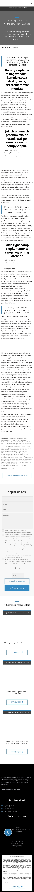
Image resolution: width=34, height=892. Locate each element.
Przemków (15, 457)
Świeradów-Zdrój (25, 467)
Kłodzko (21, 448)
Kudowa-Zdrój (4, 448)
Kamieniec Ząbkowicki (7, 446)
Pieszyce (3, 456)
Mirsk (19, 451)
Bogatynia (24, 438)
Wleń (13, 462)
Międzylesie (4, 453)
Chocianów (14, 442)
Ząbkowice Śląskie (6, 465)
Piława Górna (13, 456)
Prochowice (4, 457)
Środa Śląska (4, 467)
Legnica (25, 448)
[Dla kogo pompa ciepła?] (17, 625)
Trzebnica (18, 460)
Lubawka (3, 449)
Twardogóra (24, 460)
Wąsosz (3, 464)
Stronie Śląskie (6, 459)
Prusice (10, 457)
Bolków (19, 440)
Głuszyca (25, 443)
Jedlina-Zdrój (14, 445)
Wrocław (28, 462)
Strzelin (17, 459)
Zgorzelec (18, 464)
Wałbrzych (4, 462)
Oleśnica (12, 454)
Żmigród (13, 468)
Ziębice (23, 464)
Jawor (29, 443)
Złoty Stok (18, 465)
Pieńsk (8, 456)
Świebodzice (17, 467)
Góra (17, 443)
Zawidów (13, 464)
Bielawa (14, 438)
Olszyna (17, 454)
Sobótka (30, 457)
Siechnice (25, 457)
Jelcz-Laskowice (22, 445)
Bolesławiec (14, 440)
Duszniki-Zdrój (26, 442)
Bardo (10, 438)
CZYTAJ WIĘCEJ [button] (16, 652)
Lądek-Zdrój (4, 451)
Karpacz (24, 446)
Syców (21, 459)
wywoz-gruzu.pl (9, 805)
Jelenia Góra (29, 445)
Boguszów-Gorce (5, 440)
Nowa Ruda (16, 453)
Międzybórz (24, 451)
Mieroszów (11, 451)
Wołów (23, 462)
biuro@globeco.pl (17, 845)
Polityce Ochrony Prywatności (12, 555)
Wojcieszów (18, 462)
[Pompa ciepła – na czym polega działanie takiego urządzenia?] (17, 724)
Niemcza (10, 453)
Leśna (29, 448)
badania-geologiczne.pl (11, 811)
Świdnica (10, 467)
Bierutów (19, 438)
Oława (21, 454)
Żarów (8, 468)
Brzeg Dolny (25, 440)
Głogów (20, 443)
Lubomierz (16, 449)
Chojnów (19, 442)
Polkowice (28, 456)
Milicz (15, 451)
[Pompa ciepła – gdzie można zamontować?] (17, 674)
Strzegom (12, 459)
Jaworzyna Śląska (5, 445)
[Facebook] (17, 795)
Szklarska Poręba (11, 460)
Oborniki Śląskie (5, 454)
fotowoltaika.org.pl (10, 808)
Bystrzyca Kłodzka (6, 442)
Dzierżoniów (4, 443)
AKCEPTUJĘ (16, 886)
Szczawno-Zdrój (28, 459)
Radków (20, 457)
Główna (7, 47)
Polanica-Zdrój (21, 456)
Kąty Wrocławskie (13, 448)
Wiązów (9, 462)
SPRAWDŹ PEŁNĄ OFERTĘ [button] (16, 475)
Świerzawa (4, 468)
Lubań (7, 449)
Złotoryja (13, 465)
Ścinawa (24, 465)
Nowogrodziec (23, 453)
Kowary (28, 446)
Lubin (11, 449)
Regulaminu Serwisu (10, 532)
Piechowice (26, 454)
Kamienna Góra (17, 446)
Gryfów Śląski (11, 443)
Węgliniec (8, 464)
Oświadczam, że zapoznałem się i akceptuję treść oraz (18, 531)
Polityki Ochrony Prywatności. (24, 532)
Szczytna (3, 460)
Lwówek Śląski (23, 449)
